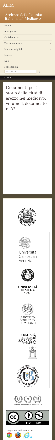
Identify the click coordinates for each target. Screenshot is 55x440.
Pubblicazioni (11, 67)
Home (7, 25)
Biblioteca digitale (27, 50)
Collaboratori (11, 37)
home (6, 77)
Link (6, 61)
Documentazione (27, 44)
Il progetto (10, 31)
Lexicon (27, 56)
